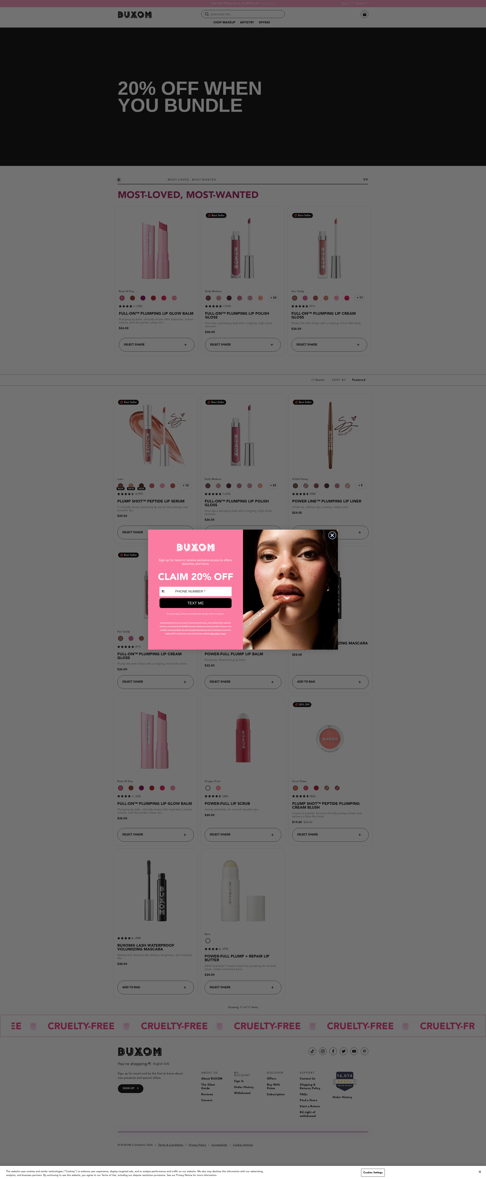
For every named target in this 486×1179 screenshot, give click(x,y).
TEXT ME (195, 603)
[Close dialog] (332, 535)
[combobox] (166, 591)
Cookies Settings (373, 1172)
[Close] (480, 1172)
